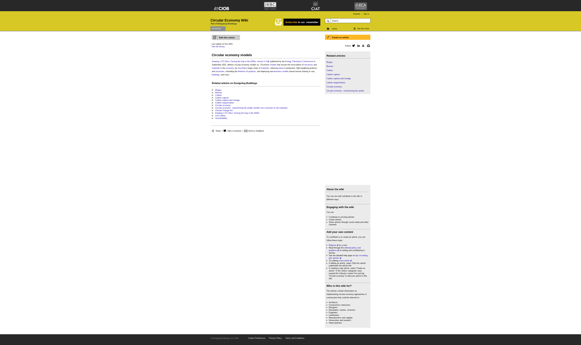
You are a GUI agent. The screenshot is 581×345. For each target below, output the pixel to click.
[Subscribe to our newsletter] (297, 25)
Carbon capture (222, 98)
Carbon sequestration (224, 103)
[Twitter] (353, 45)
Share (218, 131)
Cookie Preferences (256, 338)
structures (220, 71)
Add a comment (234, 131)
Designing (240, 83)
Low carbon (220, 115)
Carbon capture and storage (227, 100)
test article (345, 260)
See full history (218, 46)
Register (356, 14)
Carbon (218, 95)
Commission (307, 61)
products (252, 71)
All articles (216, 28)
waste (280, 68)
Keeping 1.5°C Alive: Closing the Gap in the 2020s (237, 113)
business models (281, 71)
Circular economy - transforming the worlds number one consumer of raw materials (251, 108)
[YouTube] (362, 45)
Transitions (297, 61)
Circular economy (222, 105)
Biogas (218, 90)
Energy (288, 61)
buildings (216, 75)
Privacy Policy (275, 338)
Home (334, 29)
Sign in (366, 14)
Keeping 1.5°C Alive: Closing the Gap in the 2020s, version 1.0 (239, 61)
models (273, 65)
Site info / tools (363, 29)
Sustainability (221, 118)
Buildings (251, 83)
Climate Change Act (224, 110)
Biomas (218, 92)
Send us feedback (256, 131)
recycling (242, 68)
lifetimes (241, 71)
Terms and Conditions (294, 338)
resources (308, 65)
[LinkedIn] (358, 45)
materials (216, 68)
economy (230, 68)
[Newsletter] (367, 45)
